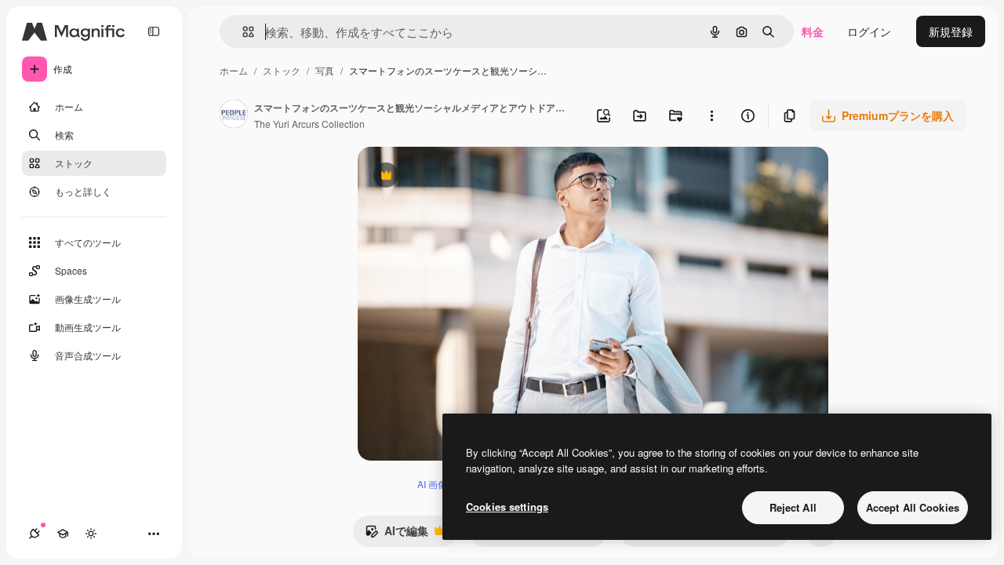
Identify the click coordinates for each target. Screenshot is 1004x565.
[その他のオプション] (711, 115)
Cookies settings (507, 506)
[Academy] (62, 533)
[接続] (34, 533)
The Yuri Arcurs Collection (309, 123)
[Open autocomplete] (242, 32)
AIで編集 (396, 534)
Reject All (793, 507)
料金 (813, 31)
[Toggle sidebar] (153, 31)
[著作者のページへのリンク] (234, 115)
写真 (324, 70)
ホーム (234, 70)
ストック (281, 70)
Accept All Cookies (912, 507)
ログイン (869, 31)
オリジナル (465, 177)
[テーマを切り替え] (91, 533)
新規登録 (951, 31)
